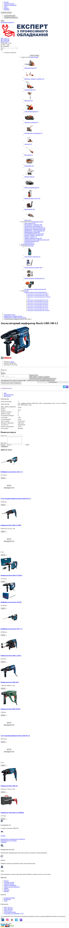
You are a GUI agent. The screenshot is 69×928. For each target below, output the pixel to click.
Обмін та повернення (10, 5)
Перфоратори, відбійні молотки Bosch (15, 317)
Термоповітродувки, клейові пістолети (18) (36, 239)
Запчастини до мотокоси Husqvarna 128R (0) (37, 293)
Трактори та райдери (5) (31, 122)
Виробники (7, 899)
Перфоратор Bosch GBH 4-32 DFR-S (11, 575)
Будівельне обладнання (27, 244)
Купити (3, 373)
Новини (6, 8)
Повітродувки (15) (29, 209)
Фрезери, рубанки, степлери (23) (33, 235)
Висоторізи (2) (28, 155)
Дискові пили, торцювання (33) (33, 226)
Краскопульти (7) (29, 242)
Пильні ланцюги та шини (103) (33, 267)
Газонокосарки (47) (29, 89)
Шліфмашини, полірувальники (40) (34, 230)
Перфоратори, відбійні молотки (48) (34, 229)
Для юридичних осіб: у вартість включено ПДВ (13, 380)
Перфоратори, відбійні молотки (13, 316)
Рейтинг (3, 444)
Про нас (6, 2)
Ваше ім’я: (4, 435)
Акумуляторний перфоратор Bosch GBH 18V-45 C (16, 498)
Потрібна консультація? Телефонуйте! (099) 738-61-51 (40, 380)
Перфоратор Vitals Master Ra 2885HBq (12, 812)
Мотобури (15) (28, 100)
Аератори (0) (28, 144)
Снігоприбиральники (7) (31, 111)
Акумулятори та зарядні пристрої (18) (35, 289)
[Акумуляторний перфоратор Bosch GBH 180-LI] (15, 355)
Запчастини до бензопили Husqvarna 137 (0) (37, 299)
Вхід (2, 20)
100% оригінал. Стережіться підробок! (39, 377)
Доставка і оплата (9, 3)
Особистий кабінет (9, 898)
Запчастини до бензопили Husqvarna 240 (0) (37, 304)
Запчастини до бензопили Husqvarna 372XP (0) (38, 310)
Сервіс (27, 290)
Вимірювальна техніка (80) (32, 232)
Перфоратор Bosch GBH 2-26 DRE (11, 525)
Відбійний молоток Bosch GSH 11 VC (12, 472)
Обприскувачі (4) (29, 176)
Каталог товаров (34, 55)
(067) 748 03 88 (5, 40)
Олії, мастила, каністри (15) (32, 256)
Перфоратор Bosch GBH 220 (9, 786)
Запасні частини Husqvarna (12, 887)
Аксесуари (30, 245)
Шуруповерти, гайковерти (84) (33, 224)
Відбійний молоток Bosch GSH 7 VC (11, 629)
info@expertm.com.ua (10, 912)
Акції (5, 6)
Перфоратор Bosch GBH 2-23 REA (11, 655)
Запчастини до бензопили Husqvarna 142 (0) (37, 301)
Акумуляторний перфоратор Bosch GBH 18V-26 (15, 735)
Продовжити (4, 446)
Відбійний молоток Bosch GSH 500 (11, 602)
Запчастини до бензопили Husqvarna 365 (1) (37, 309)
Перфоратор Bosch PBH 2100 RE (10, 709)
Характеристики (9, 394)
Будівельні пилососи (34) (31, 241)
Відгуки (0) (7, 396)
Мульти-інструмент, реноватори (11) (34, 227)
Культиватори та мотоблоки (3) (33, 133)
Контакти (7, 9)
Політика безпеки (9, 884)
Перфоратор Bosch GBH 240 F (10, 682)
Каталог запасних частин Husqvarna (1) (35, 292)
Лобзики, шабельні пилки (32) (33, 238)
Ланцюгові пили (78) (30, 68)
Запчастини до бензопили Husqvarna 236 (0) (37, 302)
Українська (14, 17)
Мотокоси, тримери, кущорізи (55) (34, 79)
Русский (12, 15)
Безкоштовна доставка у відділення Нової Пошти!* (43, 378)
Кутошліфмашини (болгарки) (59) (34, 233)
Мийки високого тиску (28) (32, 198)
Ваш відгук (4, 443)
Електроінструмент (37, 221)
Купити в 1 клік (33, 375)
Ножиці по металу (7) (30, 236)
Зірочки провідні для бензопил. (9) (34, 278)
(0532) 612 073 (5, 41)
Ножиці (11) (27, 220)
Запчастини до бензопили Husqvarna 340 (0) (37, 305)
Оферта (6, 888)
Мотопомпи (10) (29, 166)
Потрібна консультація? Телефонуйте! (11, 383)
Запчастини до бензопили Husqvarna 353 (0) (37, 307)
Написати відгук (7, 388)
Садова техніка (34, 57)
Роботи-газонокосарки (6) (31, 187)
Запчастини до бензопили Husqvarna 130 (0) (37, 295)
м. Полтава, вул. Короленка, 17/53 (13, 913)
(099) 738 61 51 (5, 38)
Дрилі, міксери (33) (29, 223)
